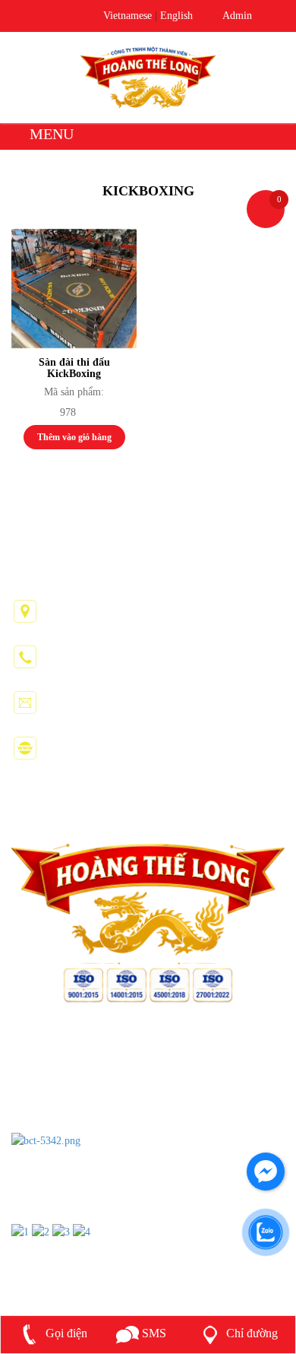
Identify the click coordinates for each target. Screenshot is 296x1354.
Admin (234, 15)
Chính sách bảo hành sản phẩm (86, 1119)
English (176, 15)
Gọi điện (65, 1333)
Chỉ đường (250, 1333)
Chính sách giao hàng (63, 1075)
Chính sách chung (54, 1053)
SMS (152, 1333)
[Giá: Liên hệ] (74, 288)
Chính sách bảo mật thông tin (81, 1097)
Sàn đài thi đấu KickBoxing (74, 368)
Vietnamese (127, 15)
